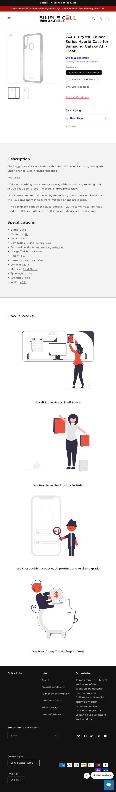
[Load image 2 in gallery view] (26, 92)
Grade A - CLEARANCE (82, 79)
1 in (23, 256)
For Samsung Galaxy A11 (50, 247)
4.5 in (23, 282)
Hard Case (38, 260)
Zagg (23, 229)
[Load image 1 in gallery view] (13, 92)
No (26, 234)
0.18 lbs (26, 277)
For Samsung (44, 243)
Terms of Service (51, 714)
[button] (9, 18)
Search (46, 680)
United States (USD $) (22, 763)
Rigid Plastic (30, 269)
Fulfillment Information (55, 693)
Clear (22, 238)
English (15, 780)
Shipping (70, 61)
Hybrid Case (25, 273)
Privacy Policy (50, 707)
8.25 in (25, 264)
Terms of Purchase (52, 700)
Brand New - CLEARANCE (84, 72)
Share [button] (72, 126)
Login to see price (77, 57)
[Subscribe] (54, 735)
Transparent (36, 251)
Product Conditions (77, 97)
